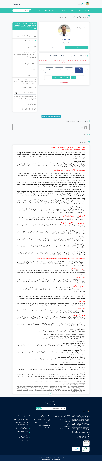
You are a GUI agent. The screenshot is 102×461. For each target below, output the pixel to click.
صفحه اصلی (84, 10)
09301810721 (17, 69)
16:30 (73, 78)
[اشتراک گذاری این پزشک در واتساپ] (34, 109)
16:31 (67, 78)
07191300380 (25, 440)
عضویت (39, 408)
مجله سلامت (51, 10)
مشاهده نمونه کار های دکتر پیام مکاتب (51, 116)
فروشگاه (46, 10)
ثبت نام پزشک (41, 10)
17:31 (55, 78)
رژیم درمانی (57, 10)
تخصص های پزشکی (64, 10)
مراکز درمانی (71, 10)
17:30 (61, 78)
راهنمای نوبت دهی (64, 82)
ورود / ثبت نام (18, 4)
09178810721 (25, 429)
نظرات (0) (51, 47)
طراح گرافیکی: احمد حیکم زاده (45, 457)
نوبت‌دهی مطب (78, 10)
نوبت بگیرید (77, 47)
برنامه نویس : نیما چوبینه (58, 457)
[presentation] (86, 70)
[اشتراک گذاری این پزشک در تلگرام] (22, 109)
